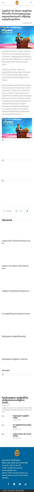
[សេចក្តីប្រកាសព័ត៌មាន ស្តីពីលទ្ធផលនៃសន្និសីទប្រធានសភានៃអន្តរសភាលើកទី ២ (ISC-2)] (17, 231)
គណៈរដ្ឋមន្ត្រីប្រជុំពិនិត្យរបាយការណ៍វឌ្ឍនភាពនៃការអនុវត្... (16, 314)
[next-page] (6, 443)
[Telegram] (14, 484)
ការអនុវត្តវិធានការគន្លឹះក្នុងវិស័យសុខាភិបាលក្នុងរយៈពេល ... (16, 291)
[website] (25, 484)
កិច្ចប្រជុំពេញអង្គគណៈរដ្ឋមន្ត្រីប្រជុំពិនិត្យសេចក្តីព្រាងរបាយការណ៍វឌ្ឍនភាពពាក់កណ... (15, 400)
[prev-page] (3, 443)
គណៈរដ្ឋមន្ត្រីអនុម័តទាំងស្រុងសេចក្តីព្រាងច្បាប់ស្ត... (22, 426)
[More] (27, 211)
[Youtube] (19, 484)
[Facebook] (8, 484)
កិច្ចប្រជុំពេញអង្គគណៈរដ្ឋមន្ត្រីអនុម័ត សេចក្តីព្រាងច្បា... (15, 359)
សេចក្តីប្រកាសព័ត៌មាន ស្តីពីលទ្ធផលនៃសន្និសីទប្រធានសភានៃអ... (16, 242)
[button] (3, 2)
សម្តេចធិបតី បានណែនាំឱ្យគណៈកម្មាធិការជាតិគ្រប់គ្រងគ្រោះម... (15, 267)
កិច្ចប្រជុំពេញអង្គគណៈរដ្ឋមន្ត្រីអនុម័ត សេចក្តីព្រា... (21, 417)
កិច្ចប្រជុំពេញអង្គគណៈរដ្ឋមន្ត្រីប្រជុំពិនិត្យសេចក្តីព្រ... (14, 336)
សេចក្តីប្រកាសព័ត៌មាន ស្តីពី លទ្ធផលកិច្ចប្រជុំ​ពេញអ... (22, 435)
